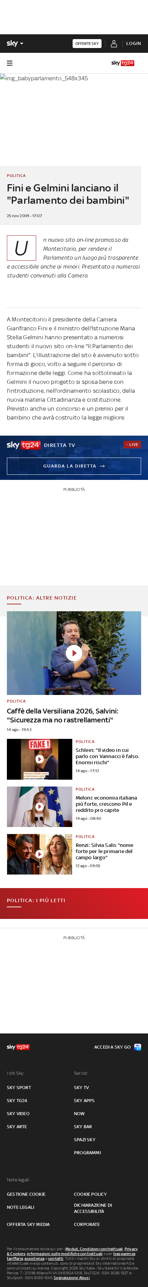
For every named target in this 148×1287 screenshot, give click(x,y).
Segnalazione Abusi (72, 1277)
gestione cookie (26, 1194)
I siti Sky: (15, 1073)
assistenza (34, 1258)
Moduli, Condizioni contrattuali (94, 1249)
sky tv (81, 1087)
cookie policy (90, 1194)
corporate (87, 1224)
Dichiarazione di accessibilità (93, 1208)
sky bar (83, 1126)
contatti (56, 1258)
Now (79, 1113)
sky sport (19, 1087)
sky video (18, 1113)
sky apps (84, 1100)
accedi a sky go (112, 1047)
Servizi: (81, 1073)
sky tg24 (17, 1100)
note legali (20, 1207)
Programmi (87, 1152)
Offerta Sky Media (28, 1224)
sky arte (17, 1126)
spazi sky (84, 1139)
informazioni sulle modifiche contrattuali (65, 1253)
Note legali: (18, 1179)
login (133, 43)
